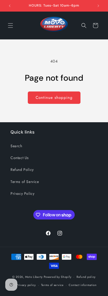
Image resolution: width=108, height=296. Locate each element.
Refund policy (86, 277)
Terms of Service (24, 181)
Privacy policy (26, 285)
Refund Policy (22, 169)
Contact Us (19, 157)
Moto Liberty (34, 277)
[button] (10, 25)
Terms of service (52, 285)
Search (16, 146)
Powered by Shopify (58, 277)
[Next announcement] (98, 6)
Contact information (82, 285)
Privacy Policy (22, 193)
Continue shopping (54, 97)
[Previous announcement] (9, 6)
